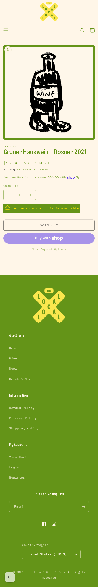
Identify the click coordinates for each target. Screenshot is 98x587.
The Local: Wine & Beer (46, 572)
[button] (6, 30)
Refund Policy (22, 408)
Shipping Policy (24, 428)
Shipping (9, 169)
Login (14, 467)
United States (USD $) (47, 554)
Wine (13, 358)
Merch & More (21, 379)
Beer (13, 368)
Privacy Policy (22, 418)
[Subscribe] (84, 506)
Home (13, 348)
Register (17, 477)
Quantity (11, 186)
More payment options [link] (49, 249)
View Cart (18, 457)
